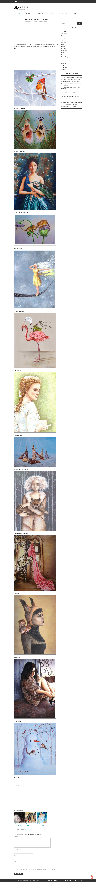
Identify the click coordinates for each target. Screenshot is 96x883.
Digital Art (19, 13)
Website (16, 861)
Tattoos (74, 13)
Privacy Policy (57, 880)
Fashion (63, 44)
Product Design (64, 57)
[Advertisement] (36, 32)
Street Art (63, 63)
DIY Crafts (38, 13)
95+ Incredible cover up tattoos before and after (71, 102)
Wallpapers (63, 69)
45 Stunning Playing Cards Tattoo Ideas (70, 81)
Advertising (63, 31)
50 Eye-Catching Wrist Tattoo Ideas (69, 104)
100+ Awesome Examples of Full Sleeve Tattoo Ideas (70, 97)
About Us (22, 1)
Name (16, 849)
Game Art (63, 46)
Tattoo (62, 65)
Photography (64, 54)
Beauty (29, 13)
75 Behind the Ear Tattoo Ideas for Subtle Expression (70, 87)
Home (16, 1)
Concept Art (64, 38)
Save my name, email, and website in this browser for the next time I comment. (35, 870)
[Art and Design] (21, 7)
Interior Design (51, 13)
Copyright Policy (69, 880)
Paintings (64, 13)
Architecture (64, 33)
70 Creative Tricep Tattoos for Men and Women (71, 77)
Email (16, 855)
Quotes (63, 59)
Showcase (63, 61)
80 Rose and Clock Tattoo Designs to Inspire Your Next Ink (71, 84)
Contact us (78, 880)
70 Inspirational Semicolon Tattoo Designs (70, 100)
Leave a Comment (43, 21)
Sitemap (50, 880)
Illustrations (63, 48)
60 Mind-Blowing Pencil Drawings (69, 106)
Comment (17, 836)
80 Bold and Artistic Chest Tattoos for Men (70, 79)
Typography (64, 67)
